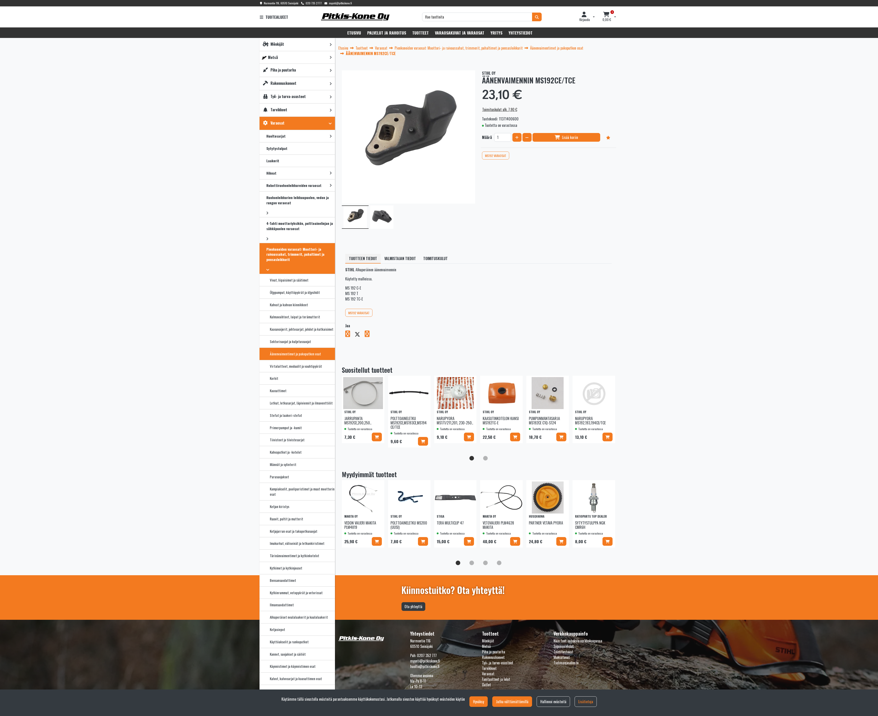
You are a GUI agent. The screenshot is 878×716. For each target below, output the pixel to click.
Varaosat (488, 673)
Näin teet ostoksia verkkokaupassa (578, 641)
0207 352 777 (427, 655)
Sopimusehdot (564, 646)
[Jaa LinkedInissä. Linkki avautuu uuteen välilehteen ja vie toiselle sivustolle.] (369, 334)
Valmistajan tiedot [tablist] (400, 258)
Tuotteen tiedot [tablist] (363, 258)
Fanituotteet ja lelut (496, 679)
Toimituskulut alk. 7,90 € (499, 109)
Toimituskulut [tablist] (435, 258)
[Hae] (537, 17)
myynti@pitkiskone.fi (340, 3)
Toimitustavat (563, 652)
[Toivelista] (608, 137)
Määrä (487, 137)
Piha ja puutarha (493, 652)
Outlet (486, 684)
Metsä (486, 646)
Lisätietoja (585, 701)
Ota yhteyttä (413, 606)
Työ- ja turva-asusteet (497, 662)
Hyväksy (478, 701)
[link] (330, 44)
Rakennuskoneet (493, 657)
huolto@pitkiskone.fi (424, 666)
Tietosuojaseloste (566, 662)
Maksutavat (562, 657)
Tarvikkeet (489, 668)
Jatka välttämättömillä (512, 701)
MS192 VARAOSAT (495, 155)
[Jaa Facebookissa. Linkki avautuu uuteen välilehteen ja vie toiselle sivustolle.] (350, 334)
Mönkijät (488, 641)
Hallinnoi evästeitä (553, 701)
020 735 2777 (314, 3)
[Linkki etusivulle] (355, 16)
